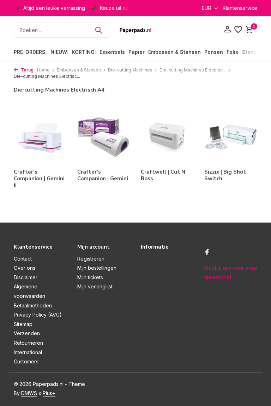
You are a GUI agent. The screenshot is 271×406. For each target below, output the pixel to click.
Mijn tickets (90, 277)
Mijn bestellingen (96, 268)
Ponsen (213, 52)
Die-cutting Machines (130, 70)
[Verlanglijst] (238, 30)
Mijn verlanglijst (95, 286)
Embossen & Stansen (174, 52)
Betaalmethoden (33, 305)
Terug (27, 70)
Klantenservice (240, 8)
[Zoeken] (98, 29)
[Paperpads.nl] (135, 30)
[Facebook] (207, 252)
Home (43, 70)
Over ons (24, 268)
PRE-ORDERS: (30, 52)
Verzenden (27, 333)
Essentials (112, 52)
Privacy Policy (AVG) (38, 315)
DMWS (29, 393)
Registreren (90, 259)
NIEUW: (59, 52)
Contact (23, 259)
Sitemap (23, 324)
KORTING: (84, 52)
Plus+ (49, 393)
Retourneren (28, 343)
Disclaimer (25, 277)
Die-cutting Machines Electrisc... (192, 70)
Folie (233, 52)
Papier (136, 52)
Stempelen (255, 52)
